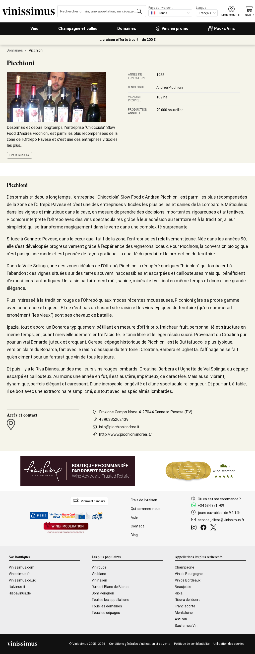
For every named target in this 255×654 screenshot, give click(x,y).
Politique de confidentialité (191, 644)
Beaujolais (183, 587)
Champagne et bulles (77, 28)
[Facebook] (204, 528)
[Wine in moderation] (66, 528)
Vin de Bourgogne (189, 574)
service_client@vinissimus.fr (221, 520)
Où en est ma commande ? (219, 499)
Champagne (184, 567)
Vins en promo (175, 28)
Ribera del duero (187, 600)
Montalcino (184, 613)
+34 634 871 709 (211, 506)
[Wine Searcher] (200, 471)
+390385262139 (113, 419)
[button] (231, 11)
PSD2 (42, 515)
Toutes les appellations (110, 600)
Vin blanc (99, 574)
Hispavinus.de (20, 593)
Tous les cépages (106, 613)
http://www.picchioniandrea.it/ (125, 434)
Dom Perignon (103, 593)
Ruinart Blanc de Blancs (110, 587)
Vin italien (99, 580)
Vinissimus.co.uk (22, 580)
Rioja (179, 593)
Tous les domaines (107, 606)
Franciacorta (185, 606)
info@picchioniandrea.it (119, 427)
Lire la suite (17, 155)
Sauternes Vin (186, 626)
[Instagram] (194, 528)
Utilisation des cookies (228, 644)
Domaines (126, 28)
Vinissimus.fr (19, 574)
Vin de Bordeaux (187, 580)
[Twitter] (214, 528)
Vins (34, 28)
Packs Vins (224, 28)
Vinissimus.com (21, 567)
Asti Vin (181, 619)
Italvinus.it (17, 587)
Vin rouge (99, 567)
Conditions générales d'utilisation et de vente (139, 644)
